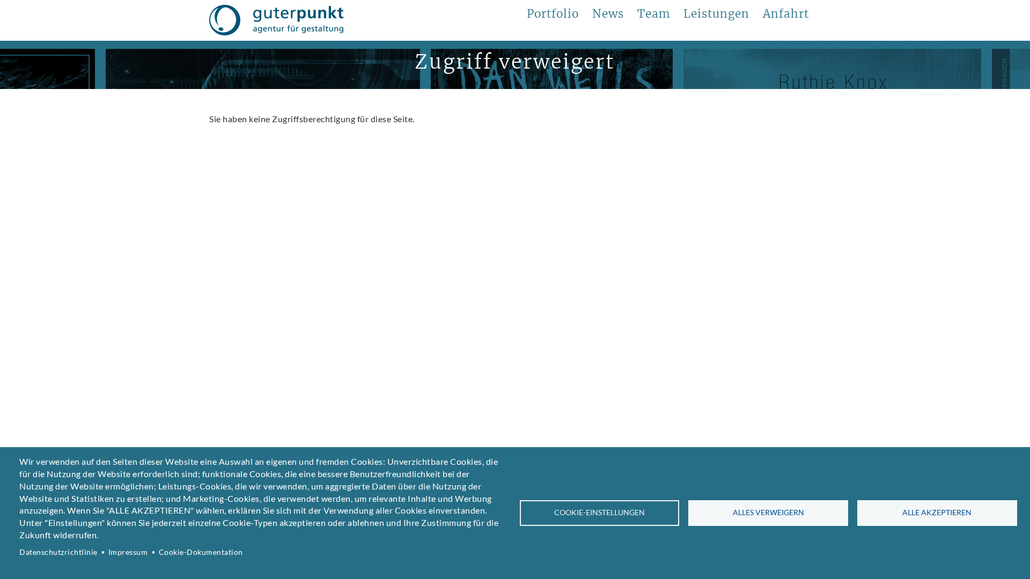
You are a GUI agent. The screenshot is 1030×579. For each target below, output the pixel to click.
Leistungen (716, 14)
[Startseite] (276, 20)
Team (653, 14)
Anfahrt (786, 14)
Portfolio (553, 14)
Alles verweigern (768, 512)
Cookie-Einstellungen (599, 512)
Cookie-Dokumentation (201, 552)
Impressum (128, 552)
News (608, 14)
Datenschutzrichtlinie (58, 552)
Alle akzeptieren (937, 512)
